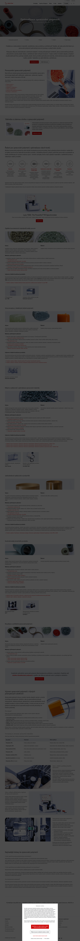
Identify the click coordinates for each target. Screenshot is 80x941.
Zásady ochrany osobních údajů (36, 938)
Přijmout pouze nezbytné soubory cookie (40, 932)
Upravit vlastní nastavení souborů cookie (40, 935)
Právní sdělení (46, 938)
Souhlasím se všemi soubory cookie (40, 927)
